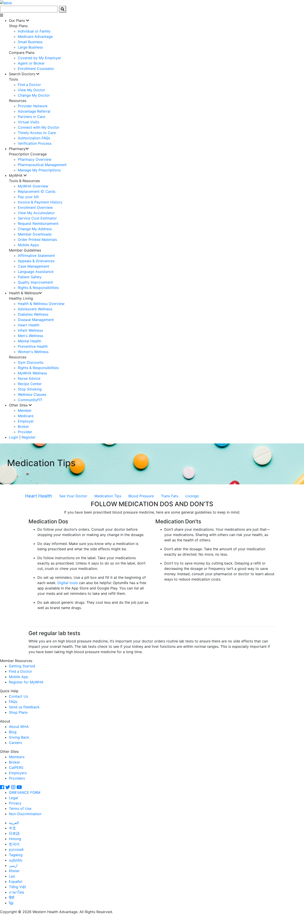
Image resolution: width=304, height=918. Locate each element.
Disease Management (36, 319)
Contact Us (18, 696)
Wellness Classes (32, 394)
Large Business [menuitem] (30, 47)
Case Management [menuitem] (33, 266)
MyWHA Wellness (32, 373)
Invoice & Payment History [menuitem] (40, 202)
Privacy (15, 803)
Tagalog (15, 855)
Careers (15, 742)
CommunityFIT (30, 400)
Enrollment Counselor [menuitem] (36, 68)
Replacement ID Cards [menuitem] (36, 191)
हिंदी (11, 897)
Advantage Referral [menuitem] (34, 111)
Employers (18, 773)
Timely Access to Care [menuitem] (37, 132)
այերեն (15, 860)
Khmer (14, 871)
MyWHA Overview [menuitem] (33, 186)
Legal (13, 798)
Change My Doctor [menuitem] (34, 95)
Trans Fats (169, 496)
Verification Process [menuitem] (34, 143)
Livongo (192, 496)
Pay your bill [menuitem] (28, 197)
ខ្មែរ (11, 903)
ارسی (13, 865)
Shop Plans (18, 712)
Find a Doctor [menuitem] (29, 84)
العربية (14, 823)
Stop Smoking (30, 389)
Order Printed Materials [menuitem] (37, 239)
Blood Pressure (141, 496)
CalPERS (16, 767)
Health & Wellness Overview (41, 303)
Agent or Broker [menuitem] (31, 63)
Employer (26, 421)
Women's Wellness (33, 351)
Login (13, 437)
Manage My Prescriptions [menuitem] (39, 170)
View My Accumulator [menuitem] (36, 213)
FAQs (13, 701)
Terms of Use (20, 808)
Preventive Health (33, 346)
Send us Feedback (24, 707)
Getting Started (22, 666)
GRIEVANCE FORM (24, 792)
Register (28, 437)
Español (15, 881)
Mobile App (18, 676)
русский (16, 849)
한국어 (14, 844)
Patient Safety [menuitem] (30, 277)
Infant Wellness (30, 330)
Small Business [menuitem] (30, 42)
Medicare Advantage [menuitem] (35, 36)
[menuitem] (156, 44)
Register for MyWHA (26, 682)
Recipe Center (30, 384)
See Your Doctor (73, 496)
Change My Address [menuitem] (35, 229)
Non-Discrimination (25, 814)
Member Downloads (35, 234)
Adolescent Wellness (35, 309)
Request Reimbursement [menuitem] (38, 223)
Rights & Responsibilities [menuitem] (38, 287)
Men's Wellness (30, 335)
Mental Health (29, 341)
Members (16, 757)
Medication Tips (107, 496)
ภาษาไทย (16, 892)
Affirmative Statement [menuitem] (36, 255)
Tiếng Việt (17, 887)
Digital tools (67, 583)
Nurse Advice (29, 378)
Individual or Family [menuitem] (34, 31)
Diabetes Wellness (33, 314)
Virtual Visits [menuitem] (28, 122)
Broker (23, 426)
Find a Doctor (20, 671)
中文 (12, 828)
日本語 (14, 833)
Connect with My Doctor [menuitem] (38, 127)
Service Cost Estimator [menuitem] (37, 218)
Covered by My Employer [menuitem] (39, 58)
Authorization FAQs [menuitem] (34, 138)
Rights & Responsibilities (38, 368)
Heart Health (28, 325)
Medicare (25, 416)
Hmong (15, 839)
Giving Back (19, 737)
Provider (25, 432)
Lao (12, 876)
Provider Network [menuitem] (33, 106)
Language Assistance (35, 271)
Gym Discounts (30, 362)
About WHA (19, 726)
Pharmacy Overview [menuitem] (34, 159)
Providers (17, 778)
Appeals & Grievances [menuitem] (36, 261)
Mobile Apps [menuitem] (28, 245)
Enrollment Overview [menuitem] (35, 207)
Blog (12, 732)
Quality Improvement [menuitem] (35, 282)
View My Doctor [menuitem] (31, 90)
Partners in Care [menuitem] (31, 116)
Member (25, 410)
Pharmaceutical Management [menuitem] (42, 164)
